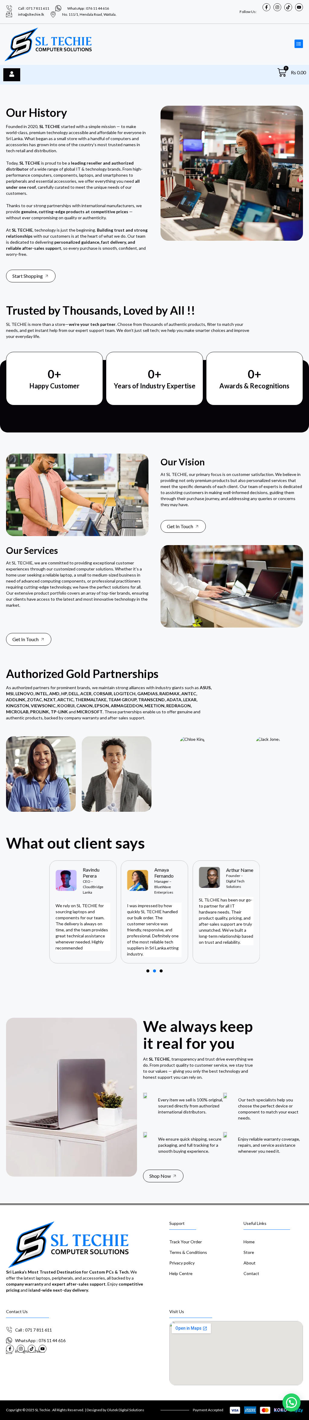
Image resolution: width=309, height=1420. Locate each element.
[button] (147, 970)
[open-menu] (12, 74)
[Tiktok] (288, 7)
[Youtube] (299, 7)
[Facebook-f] (266, 7)
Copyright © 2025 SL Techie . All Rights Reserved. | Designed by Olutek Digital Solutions (75, 1410)
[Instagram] (277, 7)
